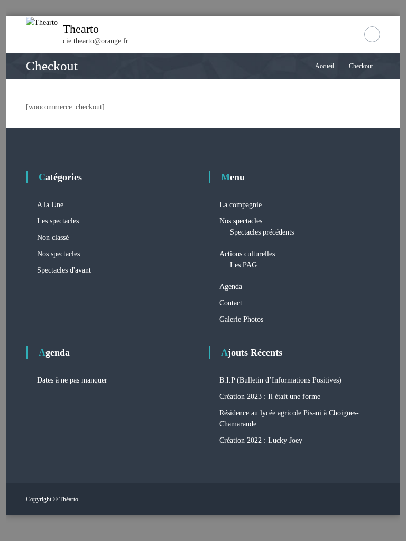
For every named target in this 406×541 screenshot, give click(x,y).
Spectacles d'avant (64, 270)
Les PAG (243, 265)
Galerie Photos (241, 319)
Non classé (53, 237)
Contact (230, 303)
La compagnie (240, 205)
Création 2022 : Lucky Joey (260, 440)
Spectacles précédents (262, 232)
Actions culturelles (247, 254)
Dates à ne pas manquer (72, 380)
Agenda (230, 287)
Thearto (81, 28)
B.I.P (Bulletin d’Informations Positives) (280, 380)
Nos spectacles (58, 254)
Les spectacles (58, 221)
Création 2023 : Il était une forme (269, 396)
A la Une (50, 205)
